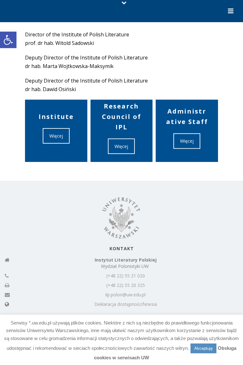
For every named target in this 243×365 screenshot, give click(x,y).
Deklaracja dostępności (118, 304)
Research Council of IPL (121, 116)
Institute (56, 116)
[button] (8, 40)
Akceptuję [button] (203, 348)
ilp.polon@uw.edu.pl (125, 295)
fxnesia (149, 304)
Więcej (56, 136)
